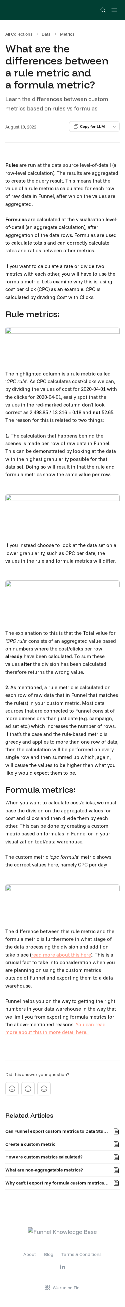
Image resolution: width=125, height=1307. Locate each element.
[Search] (103, 10)
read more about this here (61, 955)
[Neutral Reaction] (28, 1088)
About (29, 1254)
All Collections (18, 34)
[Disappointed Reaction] (12, 1088)
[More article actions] (114, 126)
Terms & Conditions (81, 1254)
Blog (48, 1254)
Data (46, 34)
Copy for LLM (92, 126)
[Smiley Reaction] (44, 1088)
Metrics (67, 34)
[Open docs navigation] (114, 10)
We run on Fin (66, 1287)
